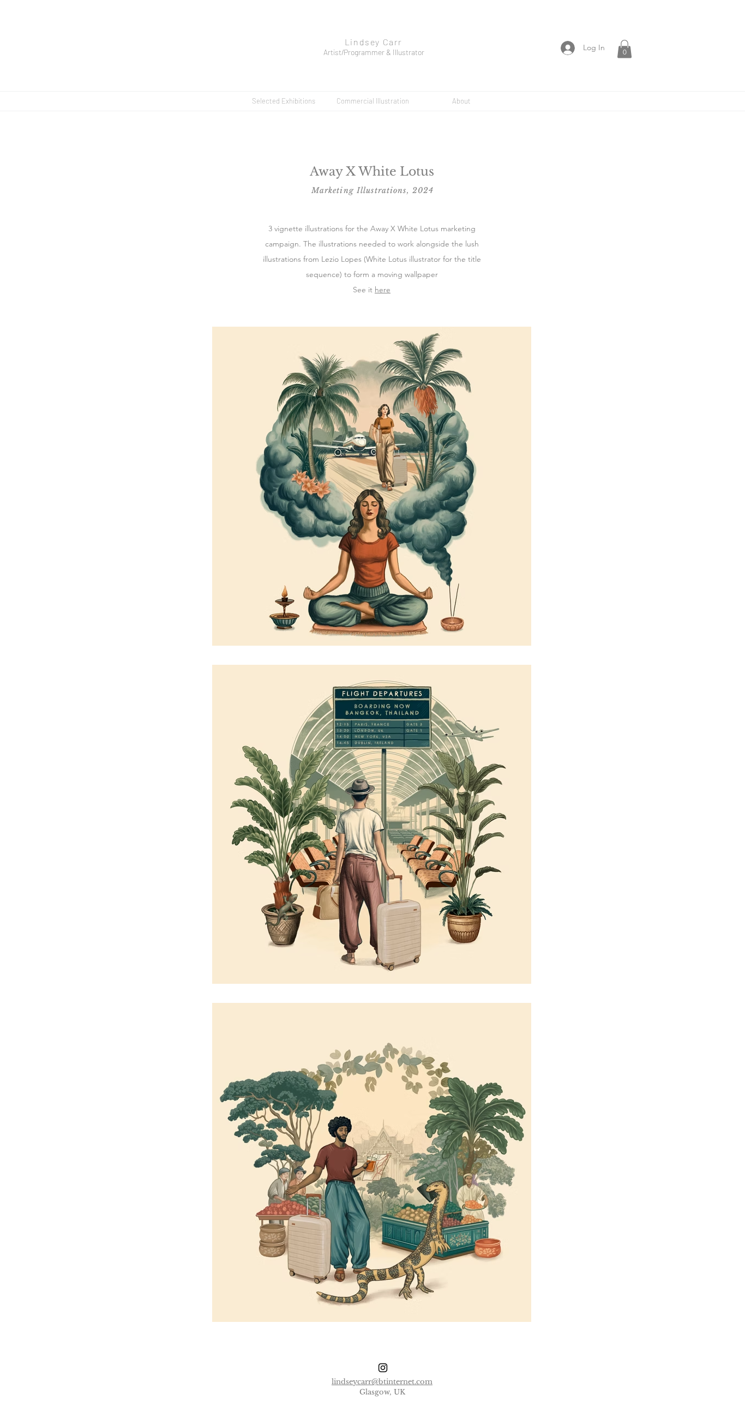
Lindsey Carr (373, 42)
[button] (624, 49)
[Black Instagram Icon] (383, 1368)
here (382, 289)
